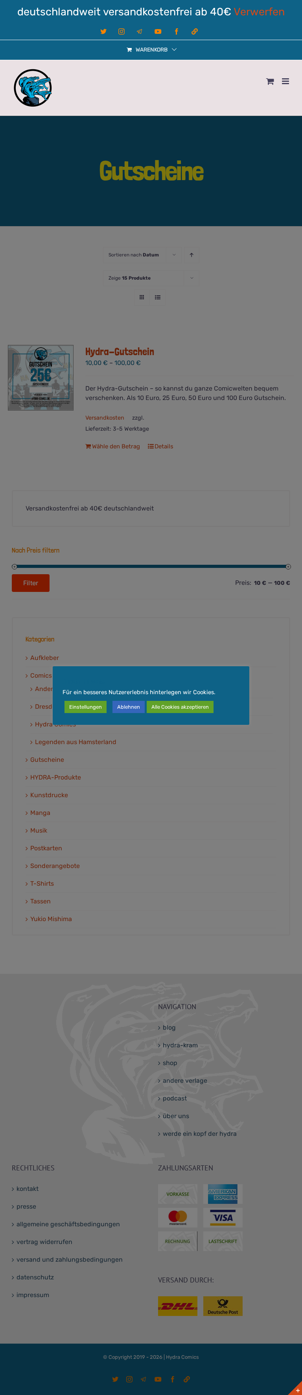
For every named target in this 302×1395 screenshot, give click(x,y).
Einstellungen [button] (85, 707)
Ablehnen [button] (128, 707)
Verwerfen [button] (259, 12)
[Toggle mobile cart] (270, 81)
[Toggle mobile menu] (286, 81)
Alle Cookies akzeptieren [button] (180, 707)
